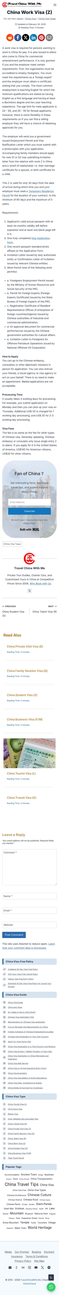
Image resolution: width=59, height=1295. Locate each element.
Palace (11, 1218)
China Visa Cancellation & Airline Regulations (27, 1078)
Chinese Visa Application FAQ (21, 1017)
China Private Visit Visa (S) (25, 646)
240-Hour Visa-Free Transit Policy (23, 974)
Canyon (8, 1179)
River (47, 1218)
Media (8, 1251)
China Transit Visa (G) (21, 797)
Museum (29, 1213)
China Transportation (41, 1178)
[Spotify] (49, 1267)
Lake (52, 1208)
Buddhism (49, 1174)
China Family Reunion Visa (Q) (27, 671)
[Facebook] (17, 37)
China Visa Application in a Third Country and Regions (31, 1046)
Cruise (24, 1204)
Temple (24, 1222)
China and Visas (15, 1007)
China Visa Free (19, 1190)
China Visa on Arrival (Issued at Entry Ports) (27, 1068)
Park (18, 1218)
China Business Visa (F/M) (25, 719)
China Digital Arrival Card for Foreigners (25, 1088)
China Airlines (24, 1179)
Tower (33, 1223)
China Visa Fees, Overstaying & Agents (25, 1083)
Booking (36, 1251)
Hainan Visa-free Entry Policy (21, 979)
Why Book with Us (40, 583)
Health (41, 1209)
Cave (15, 1179)
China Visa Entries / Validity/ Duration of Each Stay (30, 1051)
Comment (10, 852)
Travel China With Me (29, 568)
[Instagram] (30, 1267)
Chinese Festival (15, 1200)
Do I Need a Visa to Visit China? (22, 1012)
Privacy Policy (29, 523)
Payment (49, 1251)
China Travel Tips (22, 1184)
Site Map (39, 1260)
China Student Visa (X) (13, 611)
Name (8, 896)
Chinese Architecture (16, 1195)
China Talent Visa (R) (45, 609)
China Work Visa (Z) (16, 1143)
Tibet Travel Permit (16, 1158)
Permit (41, 1218)
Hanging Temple (32, 1209)
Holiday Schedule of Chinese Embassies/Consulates (30, 1032)
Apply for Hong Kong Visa (19, 1042)
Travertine (42, 1222)
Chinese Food (30, 1199)
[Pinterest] (41, 37)
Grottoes (19, 1208)
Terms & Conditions (36, 1256)
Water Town (20, 1228)
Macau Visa (13, 1114)
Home (20, 18)
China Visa (30, 18)
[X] (25, 37)
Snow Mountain (11, 1222)
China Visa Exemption (17, 1073)
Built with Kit (29, 529)
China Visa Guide (15, 1002)
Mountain (17, 1213)
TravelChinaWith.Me (30, 1279)
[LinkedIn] (33, 37)
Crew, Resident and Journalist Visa (23, 1119)
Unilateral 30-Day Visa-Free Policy (23, 969)
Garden (32, 1204)
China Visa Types (47, 18)
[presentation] (29, 753)
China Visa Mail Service (18, 1063)
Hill (46, 1208)
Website (8, 924)
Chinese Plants (13, 1204)
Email (8, 910)
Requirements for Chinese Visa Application (26, 1022)
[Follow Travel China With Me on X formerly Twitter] (29, 590)
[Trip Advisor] (23, 1267)
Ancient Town (29, 1174)
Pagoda (52, 1214)
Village (52, 1222)
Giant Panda (44, 1204)
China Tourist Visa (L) (21, 773)
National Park (41, 1213)
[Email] (49, 37)
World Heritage (40, 1227)
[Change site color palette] (51, 1277)
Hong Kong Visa (15, 1109)
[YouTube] (36, 1267)
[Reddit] (9, 37)
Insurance (17, 1256)
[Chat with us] (51, 1287)
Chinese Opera (45, 1200)
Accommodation (12, 1175)
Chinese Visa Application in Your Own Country (28, 1037)
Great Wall (8, 1208)
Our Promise (22, 1251)
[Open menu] (54, 4)
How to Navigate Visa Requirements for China (28, 1027)
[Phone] (16, 1267)
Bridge (40, 1175)
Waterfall (10, 1228)
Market (5, 1214)
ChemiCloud (29, 1283)
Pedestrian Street (29, 1218)
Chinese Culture (39, 1195)
